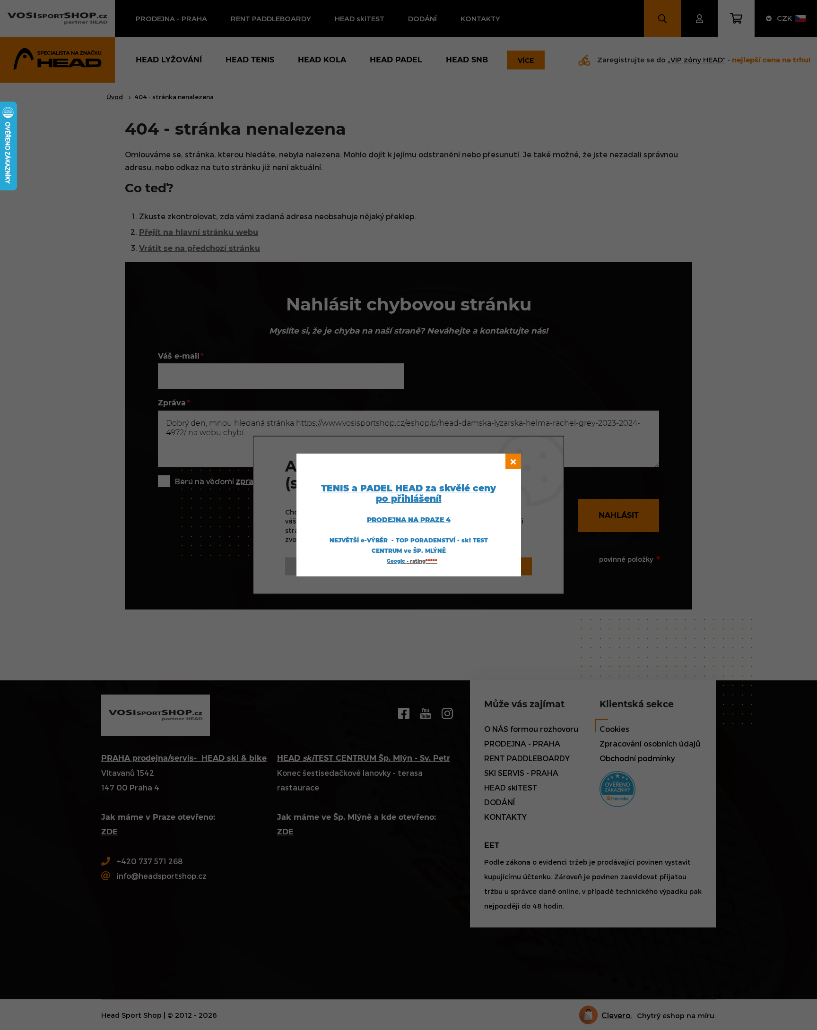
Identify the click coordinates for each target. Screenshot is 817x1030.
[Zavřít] (513, 461)
